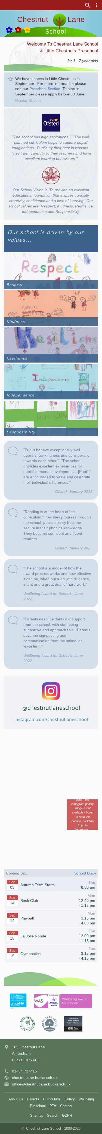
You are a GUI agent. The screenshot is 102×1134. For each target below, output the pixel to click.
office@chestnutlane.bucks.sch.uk (41, 1084)
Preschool (38, 1106)
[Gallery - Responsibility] (51, 418)
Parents (33, 1099)
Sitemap (36, 1115)
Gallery (69, 1099)
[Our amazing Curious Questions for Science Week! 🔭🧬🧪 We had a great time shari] (82, 846)
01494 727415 (24, 1071)
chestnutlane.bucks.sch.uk (34, 1077)
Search (52, 1115)
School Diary (85, 873)
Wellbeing (86, 1099)
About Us (15, 1099)
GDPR (67, 1115)
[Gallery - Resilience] (51, 344)
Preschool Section (44, 89)
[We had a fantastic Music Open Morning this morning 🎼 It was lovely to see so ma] (51, 814)
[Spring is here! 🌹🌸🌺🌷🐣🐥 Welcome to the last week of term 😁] (51, 846)
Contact (66, 1106)
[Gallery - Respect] (51, 271)
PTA (53, 1106)
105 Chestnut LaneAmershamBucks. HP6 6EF (28, 1053)
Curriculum (51, 1099)
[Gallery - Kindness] (51, 308)
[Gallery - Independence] (51, 381)
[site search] (87, 5)
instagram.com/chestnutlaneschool (51, 719)
